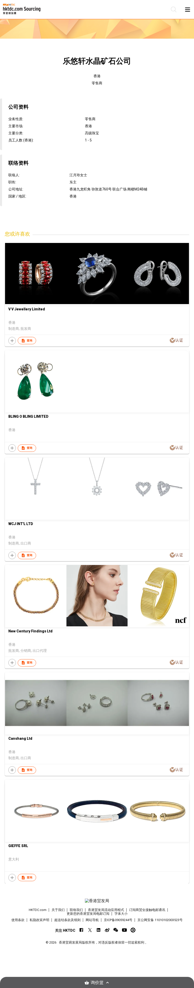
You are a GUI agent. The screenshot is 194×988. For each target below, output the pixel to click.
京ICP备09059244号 (118, 920)
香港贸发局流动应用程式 (106, 910)
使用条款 (18, 920)
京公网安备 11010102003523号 (160, 920)
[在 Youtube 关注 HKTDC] (124, 930)
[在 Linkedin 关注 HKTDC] (98, 930)
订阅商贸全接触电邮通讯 (147, 910)
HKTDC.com (37, 910)
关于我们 (58, 910)
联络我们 (76, 910)
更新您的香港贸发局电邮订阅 (88, 914)
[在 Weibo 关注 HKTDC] (107, 930)
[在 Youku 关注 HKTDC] (133, 930)
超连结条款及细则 (67, 920)
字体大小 (121, 914)
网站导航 (92, 920)
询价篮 (97, 982)
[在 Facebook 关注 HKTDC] (81, 930)
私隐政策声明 (39, 920)
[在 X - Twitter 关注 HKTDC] (90, 930)
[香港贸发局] (97, 901)
